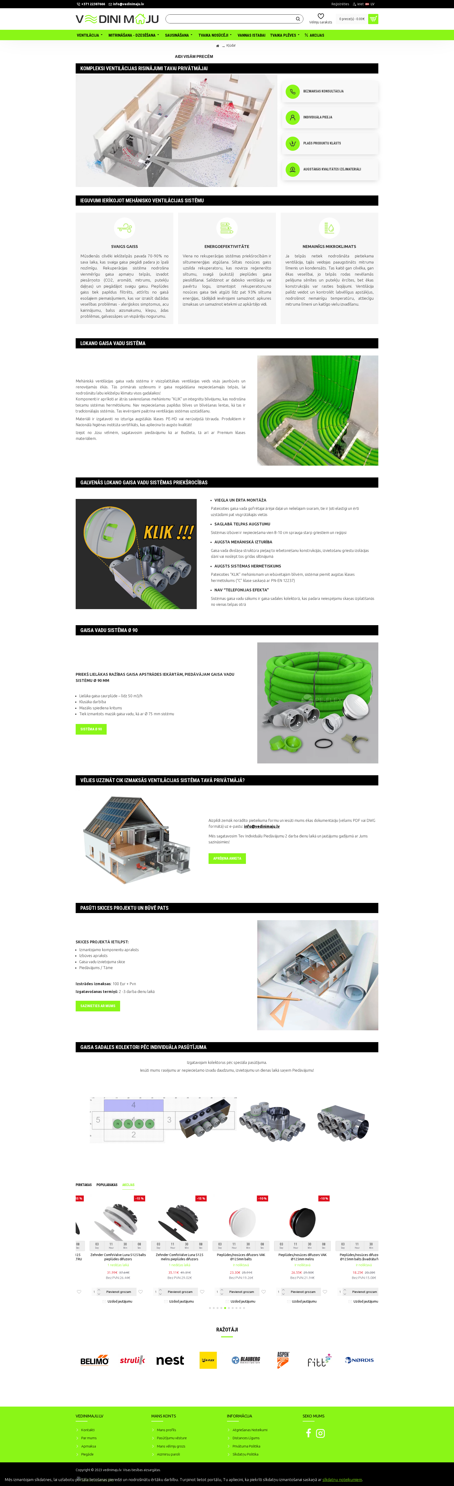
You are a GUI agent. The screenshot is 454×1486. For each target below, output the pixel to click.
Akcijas (128, 1185)
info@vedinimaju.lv (262, 826)
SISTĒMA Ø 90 (91, 729)
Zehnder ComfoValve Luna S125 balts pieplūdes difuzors (104, 1257)
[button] (210, 1308)
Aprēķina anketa (227, 858)
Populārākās (107, 1185)
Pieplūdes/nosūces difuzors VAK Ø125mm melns (289, 1257)
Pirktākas (84, 1185)
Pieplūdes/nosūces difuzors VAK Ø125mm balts (227, 1257)
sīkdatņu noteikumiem (342, 1479)
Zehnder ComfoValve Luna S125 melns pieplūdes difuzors (165, 1257)
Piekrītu (442, 1479)
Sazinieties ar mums (97, 1006)
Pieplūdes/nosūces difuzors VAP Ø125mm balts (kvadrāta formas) (350, 1257)
